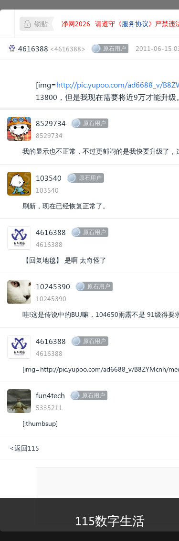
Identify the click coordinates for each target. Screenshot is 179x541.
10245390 (53, 286)
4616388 (51, 232)
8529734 (51, 123)
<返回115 (24, 447)
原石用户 (114, 48)
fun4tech (50, 395)
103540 (49, 178)
